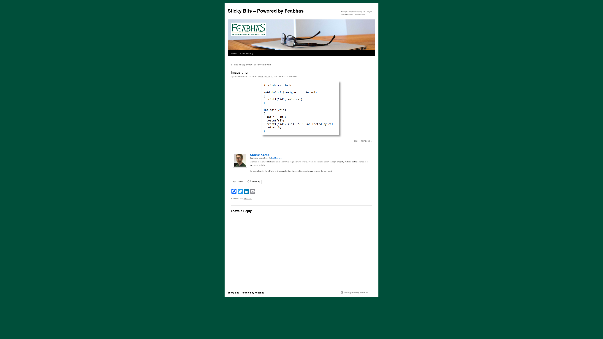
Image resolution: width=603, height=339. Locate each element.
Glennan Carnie (240, 76)
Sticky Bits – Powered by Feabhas (266, 10)
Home (233, 53)
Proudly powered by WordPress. (356, 292)
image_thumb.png (362, 140)
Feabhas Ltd (276, 157)
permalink (247, 198)
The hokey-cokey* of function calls (251, 64)
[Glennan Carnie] (240, 160)
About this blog (246, 53)
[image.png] (301, 109)
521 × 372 (287, 76)
